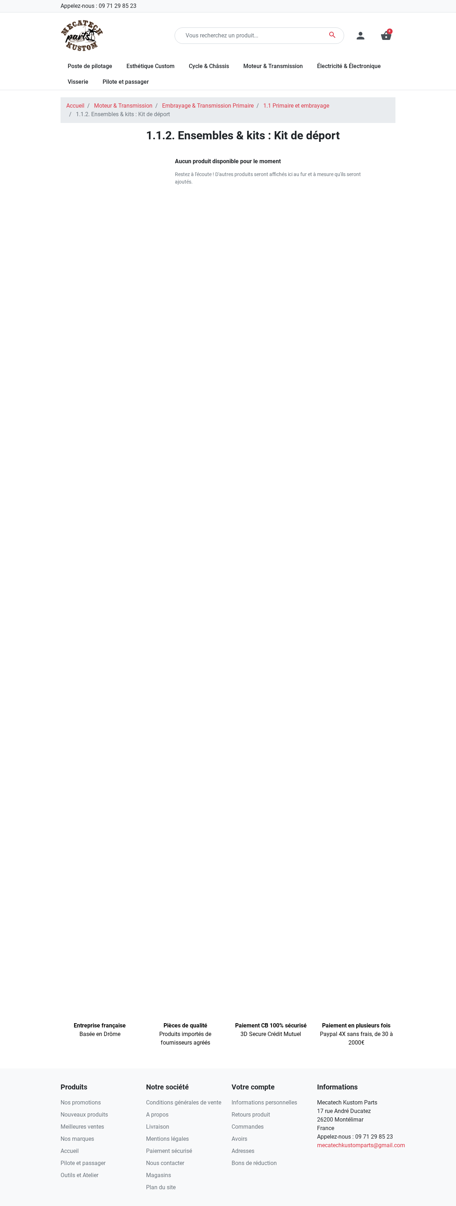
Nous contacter (165, 1163)
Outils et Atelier (79, 1175)
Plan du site (161, 1187)
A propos (157, 1114)
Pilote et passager (83, 1163)
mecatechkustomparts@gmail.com (361, 1145)
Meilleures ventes (82, 1126)
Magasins (158, 1175)
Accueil (75, 105)
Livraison (157, 1126)
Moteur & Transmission (123, 105)
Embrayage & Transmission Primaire (208, 105)
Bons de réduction (254, 1163)
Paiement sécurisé (169, 1151)
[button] (386, 35)
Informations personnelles (264, 1102)
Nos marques (77, 1138)
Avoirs (239, 1138)
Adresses (243, 1151)
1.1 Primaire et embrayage (296, 105)
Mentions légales (167, 1138)
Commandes (248, 1126)
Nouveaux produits (84, 1114)
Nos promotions (81, 1102)
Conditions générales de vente (183, 1102)
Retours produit (251, 1114)
